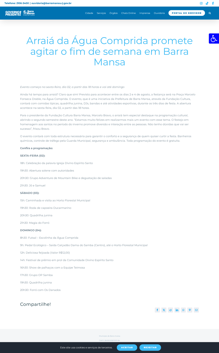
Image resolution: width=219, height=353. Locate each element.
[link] (214, 38)
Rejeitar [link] (150, 347)
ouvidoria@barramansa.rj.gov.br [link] (51, 3)
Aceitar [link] (127, 347)
